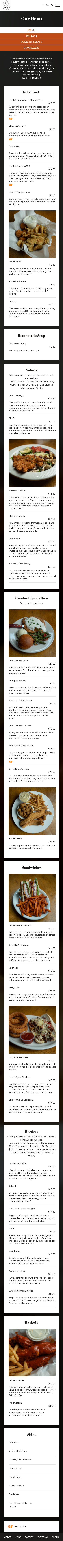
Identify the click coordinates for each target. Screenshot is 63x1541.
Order (7, 1537)
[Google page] (52, 5)
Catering (42, 1537)
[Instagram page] (47, 5)
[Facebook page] (43, 5)
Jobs (18, 1537)
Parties (29, 1537)
